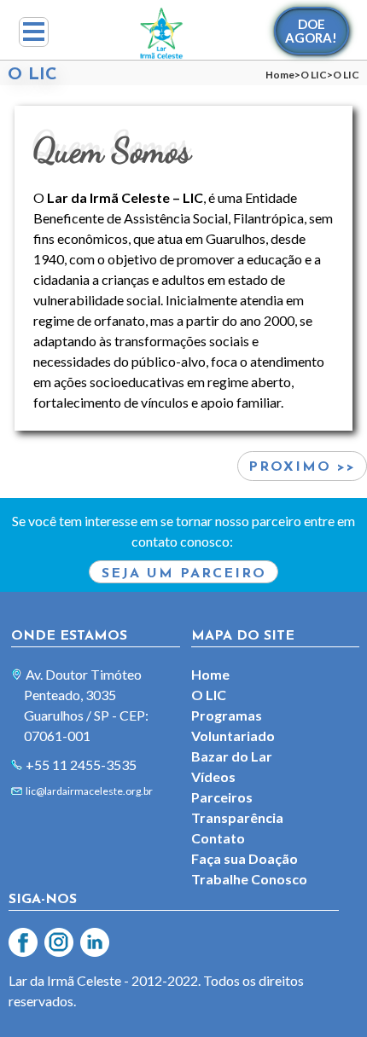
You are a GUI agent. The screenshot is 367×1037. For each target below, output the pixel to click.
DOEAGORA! (311, 30)
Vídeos (213, 776)
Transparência (237, 817)
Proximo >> (302, 467)
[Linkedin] (93, 940)
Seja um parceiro (184, 574)
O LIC (313, 74)
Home (279, 74)
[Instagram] (57, 940)
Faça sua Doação (244, 858)
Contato (218, 838)
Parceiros (222, 797)
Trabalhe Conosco (249, 879)
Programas (226, 715)
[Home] (161, 33)
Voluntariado (233, 735)
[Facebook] (21, 940)
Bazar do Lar (231, 756)
